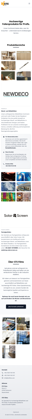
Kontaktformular (10, 148)
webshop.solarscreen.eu (9, 250)
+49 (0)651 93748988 (11, 248)
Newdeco (4, 108)
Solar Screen (5, 229)
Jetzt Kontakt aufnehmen (16, 306)
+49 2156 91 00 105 (10, 166)
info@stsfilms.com (9, 378)
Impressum (16, 412)
